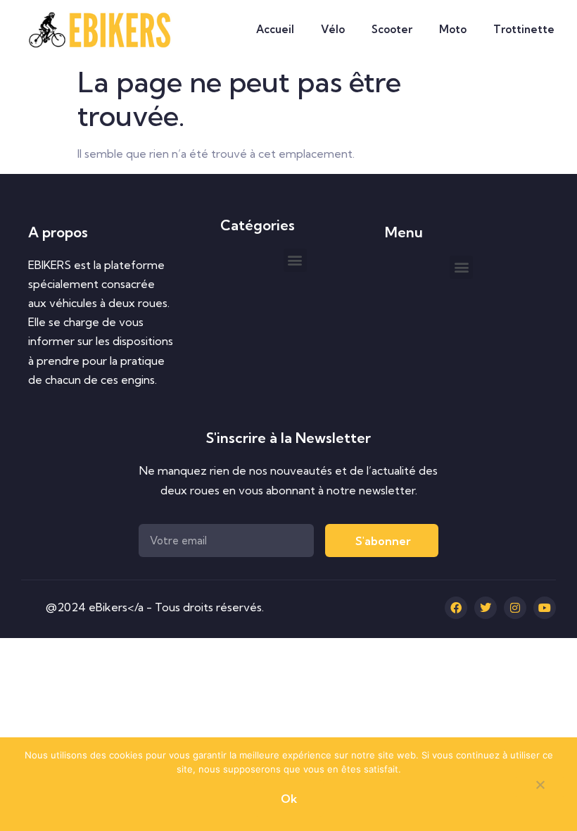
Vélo (333, 29)
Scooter (392, 29)
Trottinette (523, 29)
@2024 (67, 607)
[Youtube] (544, 607)
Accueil (275, 29)
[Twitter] (485, 607)
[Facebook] (456, 607)
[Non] (539, 787)
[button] (295, 260)
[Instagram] (515, 607)
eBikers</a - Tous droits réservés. (176, 607)
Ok (289, 799)
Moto (453, 29)
